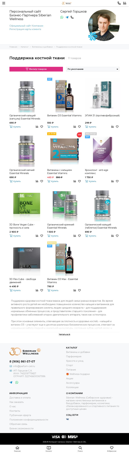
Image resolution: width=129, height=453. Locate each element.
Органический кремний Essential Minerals (60, 226)
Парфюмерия (73, 356)
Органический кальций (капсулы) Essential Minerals (24, 117)
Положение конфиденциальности (28, 419)
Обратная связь (18, 424)
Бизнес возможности (21, 428)
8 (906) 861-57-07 (22, 361)
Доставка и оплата (20, 397)
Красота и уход (74, 360)
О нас (12, 406)
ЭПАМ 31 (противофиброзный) (102, 115)
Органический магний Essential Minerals (21, 172)
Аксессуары (73, 382)
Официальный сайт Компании (26, 25)
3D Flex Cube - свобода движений (22, 281)
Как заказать (16, 402)
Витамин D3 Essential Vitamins (64, 115)
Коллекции (72, 387)
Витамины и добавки (78, 352)
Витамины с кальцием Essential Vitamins (59, 172)
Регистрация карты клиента (25, 29)
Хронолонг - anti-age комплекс (96, 172)
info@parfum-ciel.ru (24, 366)
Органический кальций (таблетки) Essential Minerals (101, 226)
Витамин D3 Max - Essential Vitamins (62, 281)
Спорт (69, 365)
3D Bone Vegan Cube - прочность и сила (22, 226)
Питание (71, 369)
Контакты (14, 410)
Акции (69, 378)
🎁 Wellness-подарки (78, 374)
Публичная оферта (20, 415)
